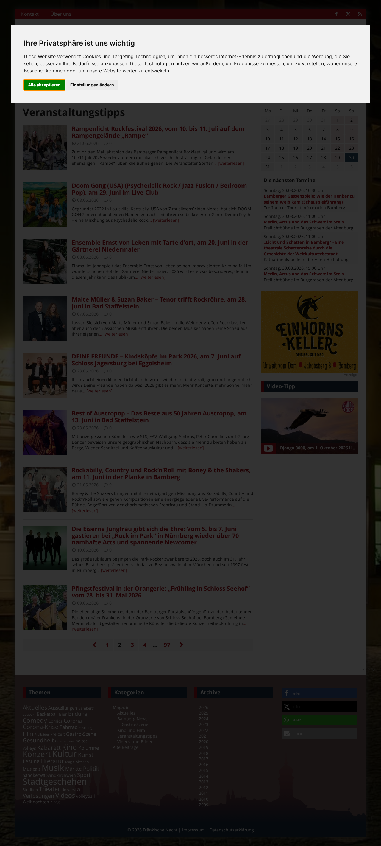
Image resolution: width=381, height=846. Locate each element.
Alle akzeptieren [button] (44, 84)
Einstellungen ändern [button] (92, 84)
